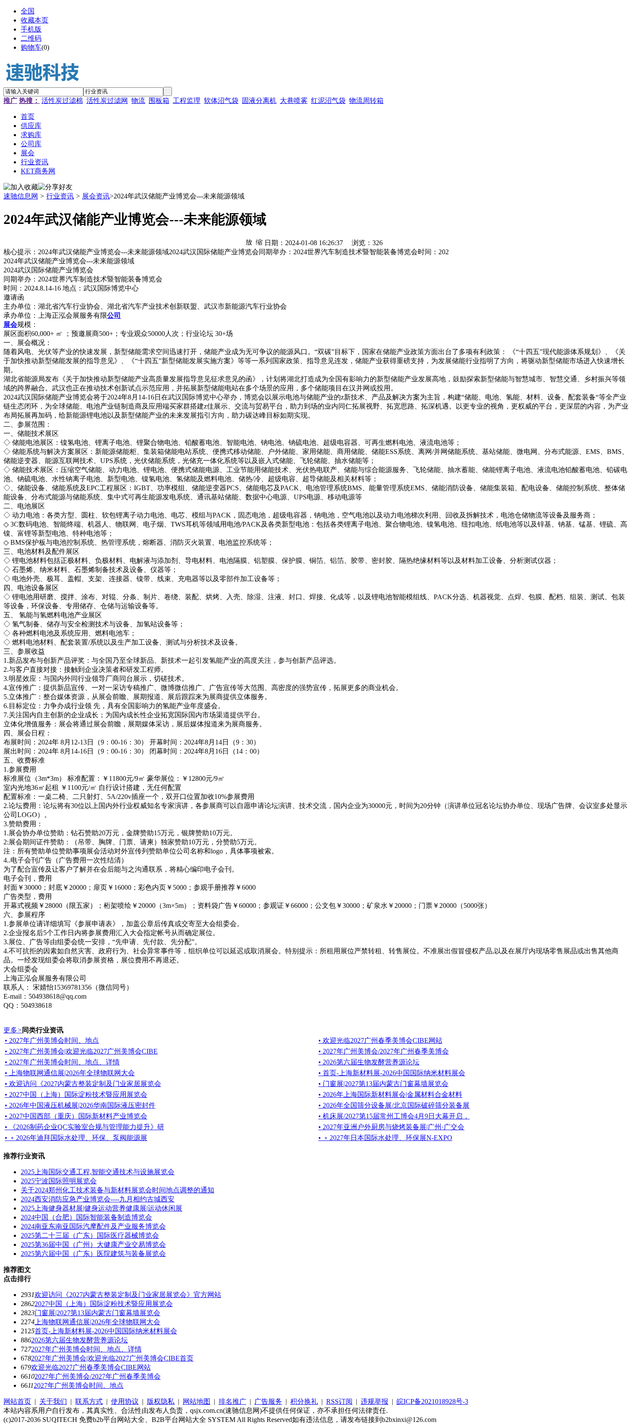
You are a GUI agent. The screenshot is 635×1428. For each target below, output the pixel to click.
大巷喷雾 (294, 100)
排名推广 (232, 1401)
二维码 (31, 38)
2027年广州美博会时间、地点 (79, 1385)
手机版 (31, 29)
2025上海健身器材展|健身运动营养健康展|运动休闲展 (101, 1208)
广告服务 (268, 1401)
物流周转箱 (366, 100)
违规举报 (374, 1401)
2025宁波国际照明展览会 (59, 1181)
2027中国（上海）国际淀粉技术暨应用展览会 (104, 1303)
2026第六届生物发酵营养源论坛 (79, 1340)
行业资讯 (60, 196)
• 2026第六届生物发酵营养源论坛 (368, 1062)
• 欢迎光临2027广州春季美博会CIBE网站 (380, 1040)
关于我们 (53, 1401)
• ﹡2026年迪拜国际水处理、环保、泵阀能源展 (76, 1137)
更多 (12, 1030)
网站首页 (17, 1401)
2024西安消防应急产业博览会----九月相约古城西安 (98, 1199)
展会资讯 (96, 196)
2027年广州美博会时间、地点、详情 (86, 1349)
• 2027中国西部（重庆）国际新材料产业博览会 (76, 1116)
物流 (138, 100)
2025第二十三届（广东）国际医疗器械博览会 (90, 1235)
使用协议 (125, 1401)
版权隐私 (161, 1401)
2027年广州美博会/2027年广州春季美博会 (98, 1376)
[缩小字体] (259, 241)
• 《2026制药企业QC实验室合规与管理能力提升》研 (84, 1127)
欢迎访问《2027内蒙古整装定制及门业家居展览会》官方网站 (128, 1294)
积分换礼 (304, 1401)
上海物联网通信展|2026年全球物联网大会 (97, 1322)
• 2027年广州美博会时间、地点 (52, 1040)
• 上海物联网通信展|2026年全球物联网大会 (70, 1073)
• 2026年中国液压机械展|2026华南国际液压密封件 (80, 1105)
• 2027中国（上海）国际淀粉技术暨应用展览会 (76, 1094)
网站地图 (196, 1401)
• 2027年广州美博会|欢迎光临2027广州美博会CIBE (81, 1051)
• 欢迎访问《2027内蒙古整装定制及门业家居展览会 (83, 1083)
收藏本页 (34, 20)
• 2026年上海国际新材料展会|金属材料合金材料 (390, 1094)
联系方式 (89, 1401)
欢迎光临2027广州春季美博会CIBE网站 (91, 1367)
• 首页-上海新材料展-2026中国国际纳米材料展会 (391, 1073)
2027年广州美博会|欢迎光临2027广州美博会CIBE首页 (112, 1358)
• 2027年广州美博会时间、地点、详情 (62, 1062)
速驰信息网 (20, 196)
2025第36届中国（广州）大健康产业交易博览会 (93, 1244)
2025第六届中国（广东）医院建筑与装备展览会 (93, 1253)
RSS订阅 (339, 1401)
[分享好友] (55, 187)
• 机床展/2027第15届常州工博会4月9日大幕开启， (394, 1116)
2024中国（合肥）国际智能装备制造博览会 (86, 1217)
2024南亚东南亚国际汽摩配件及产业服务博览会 (93, 1226)
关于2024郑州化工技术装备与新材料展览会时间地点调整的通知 (117, 1190)
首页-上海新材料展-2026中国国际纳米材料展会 (106, 1331)
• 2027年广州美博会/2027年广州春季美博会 (383, 1051)
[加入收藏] (20, 187)
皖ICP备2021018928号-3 (432, 1401)
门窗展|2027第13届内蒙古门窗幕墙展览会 (97, 1312)
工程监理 (186, 100)
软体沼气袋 (221, 100)
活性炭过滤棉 (62, 100)
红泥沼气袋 (328, 100)
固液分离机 (259, 100)
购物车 (31, 47)
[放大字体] (248, 241)
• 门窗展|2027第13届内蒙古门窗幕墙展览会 (383, 1083)
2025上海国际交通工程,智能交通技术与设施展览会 (98, 1172)
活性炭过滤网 (107, 100)
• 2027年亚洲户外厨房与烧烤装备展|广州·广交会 (391, 1127)
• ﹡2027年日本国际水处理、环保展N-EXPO (385, 1137)
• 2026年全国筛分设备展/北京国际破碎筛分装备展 (394, 1105)
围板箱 (159, 100)
